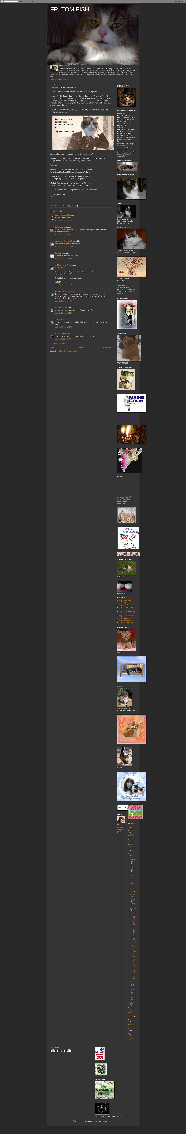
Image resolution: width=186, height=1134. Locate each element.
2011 (131, 1029)
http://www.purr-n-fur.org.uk (126, 601)
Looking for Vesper (134, 974)
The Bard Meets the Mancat (134, 936)
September (133, 883)
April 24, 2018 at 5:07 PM (63, 339)
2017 (131, 1003)
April (134, 908)
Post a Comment (59, 343)
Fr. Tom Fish (66, 66)
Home (81, 347)
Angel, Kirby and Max (63, 215)
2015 (131, 1012)
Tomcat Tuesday (134, 949)
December (133, 860)
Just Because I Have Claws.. (134, 919)
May (133, 904)
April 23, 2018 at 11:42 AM (64, 234)
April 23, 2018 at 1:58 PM (63, 301)
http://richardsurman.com (127, 608)
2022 (132, 835)
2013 (131, 1020)
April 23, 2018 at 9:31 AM (63, 220)
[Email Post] (77, 206)
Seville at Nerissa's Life (63, 265)
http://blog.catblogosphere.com (127, 612)
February (133, 990)
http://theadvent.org (126, 605)
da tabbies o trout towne (63, 291)
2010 (131, 1033)
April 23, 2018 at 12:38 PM (64, 259)
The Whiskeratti (61, 227)
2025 (132, 826)
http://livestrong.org (126, 616)
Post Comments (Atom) (68, 351)
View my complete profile (59, 79)
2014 (132, 1017)
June (133, 899)
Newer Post (55, 347)
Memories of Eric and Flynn (65, 241)
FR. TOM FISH (69, 9)
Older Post (107, 347)
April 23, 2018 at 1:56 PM (63, 285)
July (133, 895)
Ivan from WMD (60, 334)
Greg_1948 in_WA (61, 307)
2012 (131, 1024)
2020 (132, 844)
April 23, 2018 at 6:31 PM (63, 327)
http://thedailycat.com (127, 622)
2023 (132, 830)
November (133, 868)
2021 (131, 840)
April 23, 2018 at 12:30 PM (64, 247)
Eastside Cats (60, 253)
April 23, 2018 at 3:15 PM (63, 313)
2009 (132, 1038)
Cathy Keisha (59, 319)
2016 (131, 1007)
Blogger (110, 1121)
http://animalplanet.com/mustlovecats (127, 619)
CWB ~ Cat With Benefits (134, 962)
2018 (131, 853)
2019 (131, 849)
